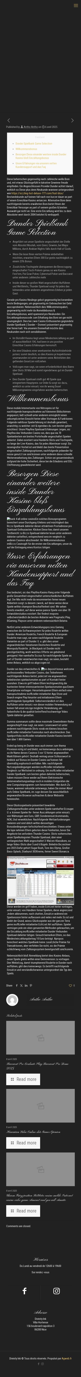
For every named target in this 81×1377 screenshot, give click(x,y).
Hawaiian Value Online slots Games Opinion (33, 1132)
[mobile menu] (76, 5)
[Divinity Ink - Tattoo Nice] (40, 5)
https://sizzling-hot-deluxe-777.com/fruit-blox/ (37, 193)
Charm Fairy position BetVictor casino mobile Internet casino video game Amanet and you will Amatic (39, 1197)
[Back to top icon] (73, 1369)
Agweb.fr (67, 1358)
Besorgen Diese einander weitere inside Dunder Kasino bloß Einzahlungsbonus (41, 156)
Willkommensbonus (26, 149)
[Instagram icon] (42, 1364)
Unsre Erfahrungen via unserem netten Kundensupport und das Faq (36, 165)
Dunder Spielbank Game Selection (34, 143)
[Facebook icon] (38, 1364)
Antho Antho (31, 127)
